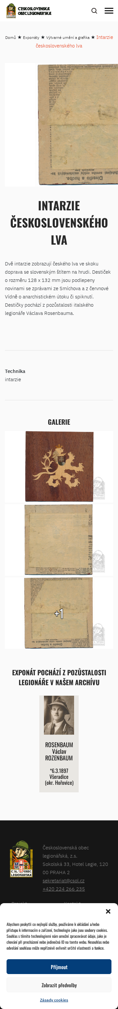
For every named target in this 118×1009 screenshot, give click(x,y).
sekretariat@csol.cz (64, 880)
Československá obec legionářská (34, 11)
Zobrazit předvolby (59, 985)
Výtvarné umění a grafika (67, 37)
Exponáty (31, 37)
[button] (108, 911)
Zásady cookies (54, 999)
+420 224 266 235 (64, 889)
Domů (10, 37)
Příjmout (59, 966)
